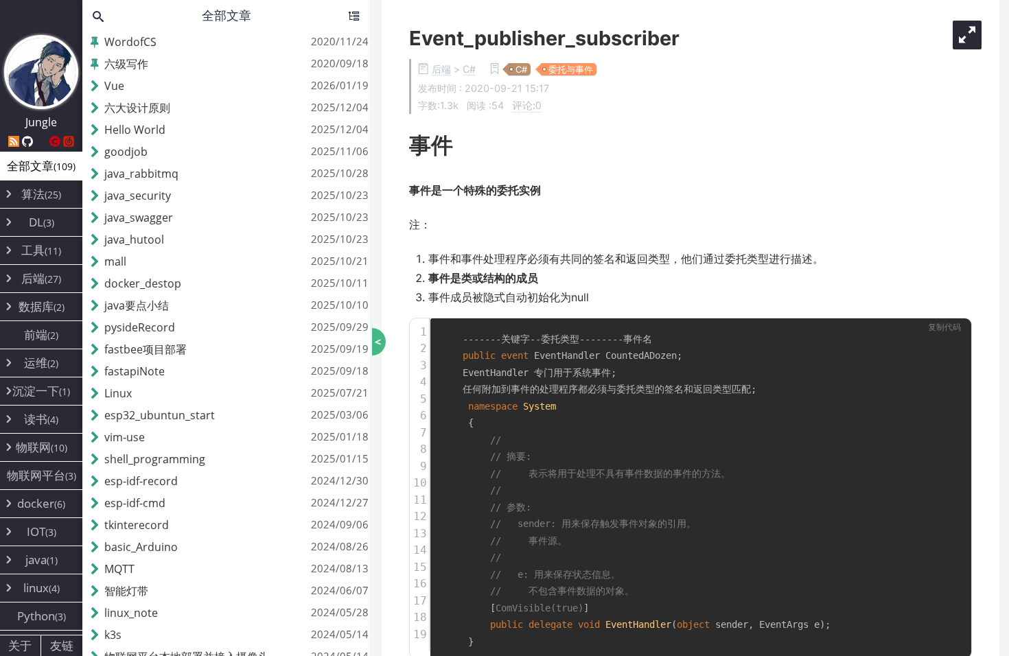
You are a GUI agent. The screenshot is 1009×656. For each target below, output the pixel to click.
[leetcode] (42, 141)
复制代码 (944, 327)
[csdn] (56, 141)
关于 (20, 645)
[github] (29, 141)
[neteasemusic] (68, 141)
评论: (527, 105)
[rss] (15, 141)
